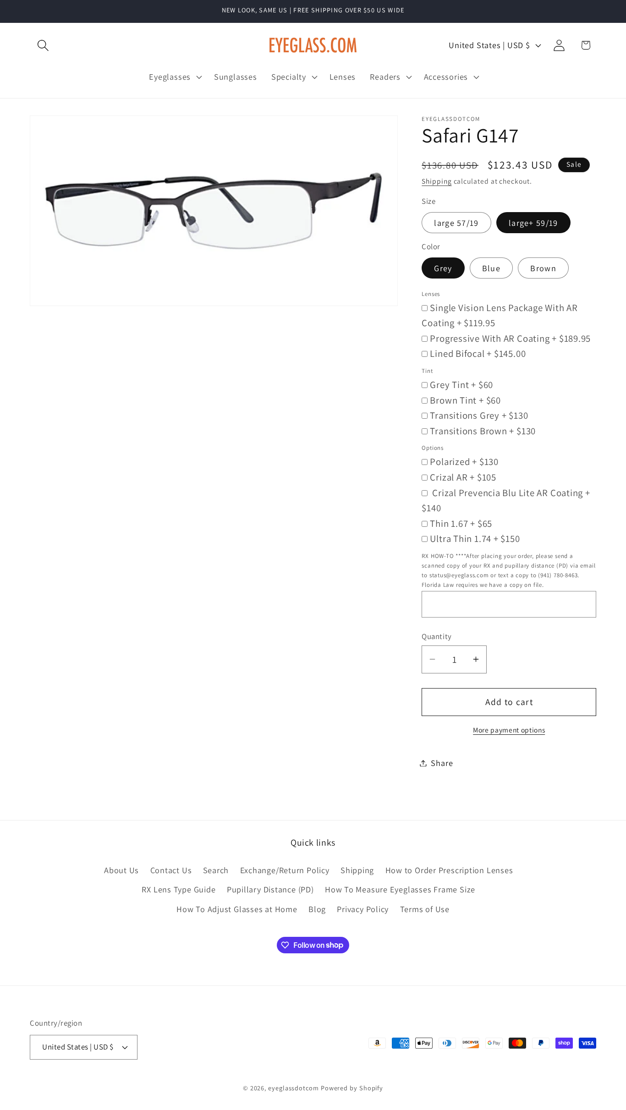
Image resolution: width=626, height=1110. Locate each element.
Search (216, 869)
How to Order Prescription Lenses (449, 869)
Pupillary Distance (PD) (270, 889)
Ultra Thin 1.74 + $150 (475, 538)
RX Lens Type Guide (178, 889)
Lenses (431, 293)
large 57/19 (456, 222)
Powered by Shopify (352, 1087)
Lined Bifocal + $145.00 (478, 353)
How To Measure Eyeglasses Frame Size (400, 889)
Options (432, 448)
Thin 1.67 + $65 (461, 523)
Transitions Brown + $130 (483, 430)
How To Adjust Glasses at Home (236, 908)
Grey (443, 267)
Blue (491, 267)
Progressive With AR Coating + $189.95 (510, 338)
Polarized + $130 (464, 461)
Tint (427, 370)
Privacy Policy (363, 908)
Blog (317, 908)
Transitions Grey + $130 (479, 415)
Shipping (436, 181)
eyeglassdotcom (293, 1087)
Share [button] (442, 762)
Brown (543, 267)
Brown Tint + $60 (465, 400)
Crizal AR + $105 (463, 476)
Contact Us (171, 869)
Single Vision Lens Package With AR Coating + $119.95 (500, 315)
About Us (121, 869)
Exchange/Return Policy (284, 869)
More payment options (509, 729)
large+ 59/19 (533, 222)
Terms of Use (425, 908)
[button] (43, 45)
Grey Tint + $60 (461, 384)
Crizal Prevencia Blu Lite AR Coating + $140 (506, 500)
